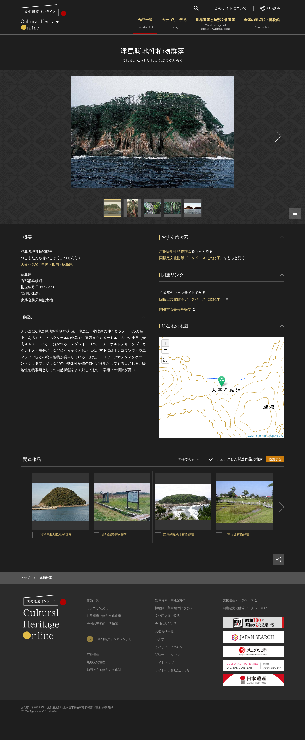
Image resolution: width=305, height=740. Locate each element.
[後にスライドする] (277, 136)
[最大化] (165, 359)
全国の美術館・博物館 (262, 23)
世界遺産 (93, 654)
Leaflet (250, 436)
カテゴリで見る (174, 23)
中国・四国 (50, 264)
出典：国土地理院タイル (269, 436)
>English (273, 8)
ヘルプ (159, 639)
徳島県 (67, 264)
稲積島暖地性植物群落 (56, 534)
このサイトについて (231, 8)
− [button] (165, 350)
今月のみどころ (166, 623)
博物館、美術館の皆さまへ (173, 608)
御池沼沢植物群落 (114, 534)
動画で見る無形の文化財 (104, 670)
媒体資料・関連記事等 (170, 600)
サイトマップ (164, 662)
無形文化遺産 (96, 662)
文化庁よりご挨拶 (167, 616)
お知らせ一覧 (164, 631)
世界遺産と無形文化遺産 (215, 24)
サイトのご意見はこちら (172, 670)
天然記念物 (30, 264)
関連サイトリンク (167, 655)
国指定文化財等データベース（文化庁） (191, 258)
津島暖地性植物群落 (175, 251)
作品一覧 (145, 23)
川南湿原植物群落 (236, 534)
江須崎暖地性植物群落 (178, 534)
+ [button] (165, 343)
